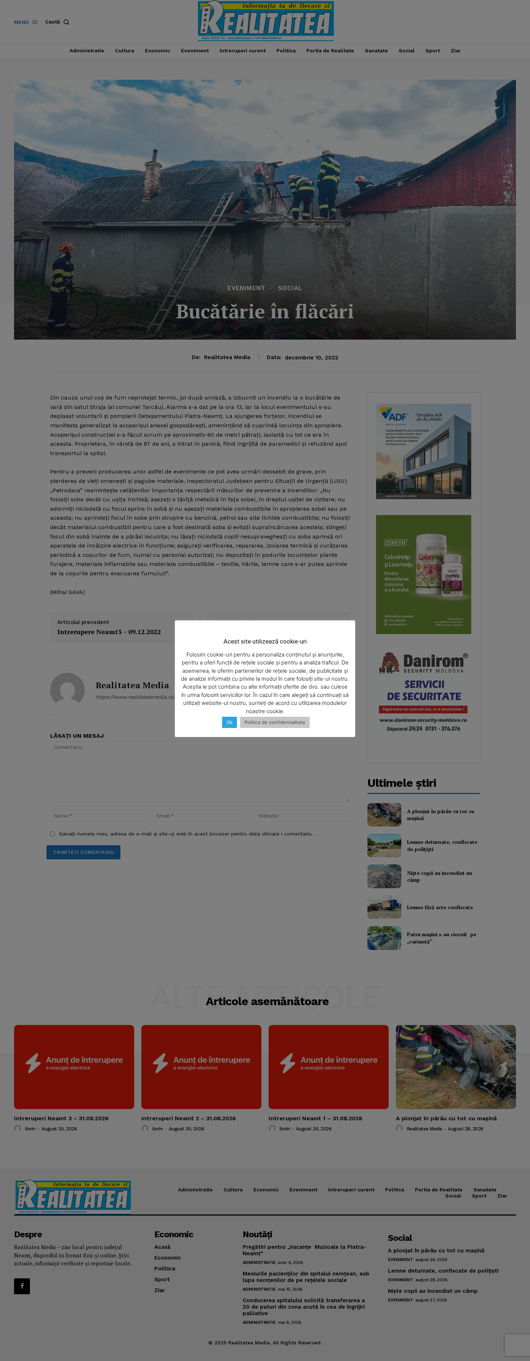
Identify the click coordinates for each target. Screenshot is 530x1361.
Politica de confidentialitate (274, 722)
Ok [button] (229, 722)
